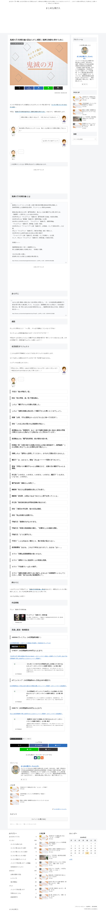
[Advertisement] (53, 23)
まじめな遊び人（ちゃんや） (30, 766)
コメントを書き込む (38, 819)
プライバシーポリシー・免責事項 (82, 906)
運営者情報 (94, 906)
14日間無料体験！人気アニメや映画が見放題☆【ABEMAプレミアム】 (30, 643)
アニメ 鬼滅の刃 (28, 738)
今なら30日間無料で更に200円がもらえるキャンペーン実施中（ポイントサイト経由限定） (36, 713)
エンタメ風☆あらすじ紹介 (16, 738)
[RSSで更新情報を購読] (42, 757)
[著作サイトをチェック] (35, 757)
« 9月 (70, 859)
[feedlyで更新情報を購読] (38, 757)
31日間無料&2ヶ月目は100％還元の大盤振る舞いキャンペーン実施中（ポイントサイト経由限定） (38, 686)
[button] (58, 88)
